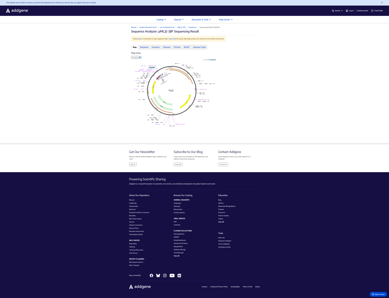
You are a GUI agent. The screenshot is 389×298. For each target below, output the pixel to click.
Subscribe (178, 164)
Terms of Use (247, 287)
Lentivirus (177, 225)
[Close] (381, 2)
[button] (337, 11)
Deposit (177, 19)
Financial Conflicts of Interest (139, 212)
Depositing (132, 244)
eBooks (220, 203)
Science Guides (223, 216)
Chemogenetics (179, 234)
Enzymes (156, 47)
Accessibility (235, 287)
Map (135, 47)
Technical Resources (136, 250)
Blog (219, 200)
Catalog (160, 19)
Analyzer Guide (199, 47)
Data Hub (221, 238)
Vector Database (224, 244)
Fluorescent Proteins (181, 243)
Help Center (224, 19)
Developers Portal (224, 247)
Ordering (132, 247)
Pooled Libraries (179, 213)
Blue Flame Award (135, 219)
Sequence (144, 47)
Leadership (133, 203)
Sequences (192, 27)
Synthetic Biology (179, 250)
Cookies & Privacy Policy (219, 287)
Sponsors (132, 209)
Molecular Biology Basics (227, 206)
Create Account (362, 11)
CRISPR (176, 237)
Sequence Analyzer (224, 241)
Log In (351, 11)
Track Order (378, 11)
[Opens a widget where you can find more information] (378, 294)
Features (166, 47)
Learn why (172, 39)
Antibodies (177, 203)
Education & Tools (200, 19)
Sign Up (132, 164)
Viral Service (133, 253)
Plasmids (177, 206)
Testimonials (133, 206)
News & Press (134, 228)
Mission (132, 200)
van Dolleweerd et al (167, 27)
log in (140, 39)
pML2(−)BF (181, 27)
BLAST (187, 47)
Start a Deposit (134, 265)
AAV (175, 222)
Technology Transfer (136, 234)
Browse (133, 27)
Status (257, 287)
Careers (131, 222)
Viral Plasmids (179, 253)
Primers (177, 47)
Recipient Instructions (136, 231)
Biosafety (132, 216)
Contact (204, 287)
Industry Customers (135, 225)
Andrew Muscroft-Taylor (148, 27)
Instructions (135, 57)
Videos (220, 219)
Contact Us (223, 164)
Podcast (221, 209)
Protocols (221, 212)
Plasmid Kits (178, 209)
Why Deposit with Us (136, 262)
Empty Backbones (180, 240)
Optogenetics (178, 246)
